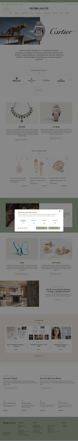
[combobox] (59, 211)
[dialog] (39, 220)
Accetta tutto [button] (54, 228)
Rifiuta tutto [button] (41, 228)
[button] (23, 228)
